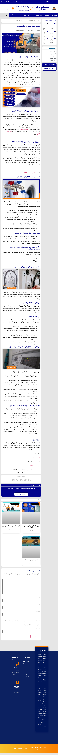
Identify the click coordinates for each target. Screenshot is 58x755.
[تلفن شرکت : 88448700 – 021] (31, 8)
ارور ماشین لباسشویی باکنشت (43, 34)
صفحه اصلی (54, 15)
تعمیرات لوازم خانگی (42, 8)
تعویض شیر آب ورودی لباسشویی (51, 41)
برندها (41, 15)
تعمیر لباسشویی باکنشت (29, 173)
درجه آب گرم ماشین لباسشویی (43, 41)
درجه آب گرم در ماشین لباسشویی (32, 458)
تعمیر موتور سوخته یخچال (31, 560)
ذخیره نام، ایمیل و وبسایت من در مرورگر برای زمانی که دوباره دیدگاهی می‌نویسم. (21, 620)
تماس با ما (26, 15)
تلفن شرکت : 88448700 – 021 (22, 7)
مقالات (32, 21)
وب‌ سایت (37, 611)
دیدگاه (38, 578)
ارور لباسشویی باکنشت (35, 466)
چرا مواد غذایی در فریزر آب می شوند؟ (31, 526)
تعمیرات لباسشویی (24, 129)
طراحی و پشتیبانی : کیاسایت (20, 748)
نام (39, 597)
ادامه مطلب (31, 530)
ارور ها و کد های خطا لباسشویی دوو (11, 526)
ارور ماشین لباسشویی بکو (51, 26)
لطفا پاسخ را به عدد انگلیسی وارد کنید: (31, 624)
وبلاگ (37, 15)
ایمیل (38, 604)
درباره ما (32, 15)
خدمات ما (47, 15)
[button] (13, 15)
